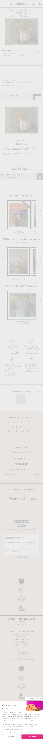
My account (21, 657)
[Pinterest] (23, 464)
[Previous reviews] (1, 544)
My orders (21, 654)
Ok (36, 475)
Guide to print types (21, 634)
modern (27, 148)
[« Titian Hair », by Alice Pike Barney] (20, 399)
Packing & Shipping (21, 642)
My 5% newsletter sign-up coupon (22, 659)
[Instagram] (20, 464)
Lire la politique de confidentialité (12, 729)
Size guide (21, 636)
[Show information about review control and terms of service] (34, 529)
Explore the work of (11, 176)
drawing (15, 148)
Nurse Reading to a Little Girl (24, 322)
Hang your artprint (21, 644)
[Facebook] (16, 464)
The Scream (19, 232)
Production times (21, 639)
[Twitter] (26, 464)
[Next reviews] (41, 544)
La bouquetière (18, 278)
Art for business (21, 624)
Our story (21, 621)
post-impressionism (18, 150)
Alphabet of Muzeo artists (21, 417)
